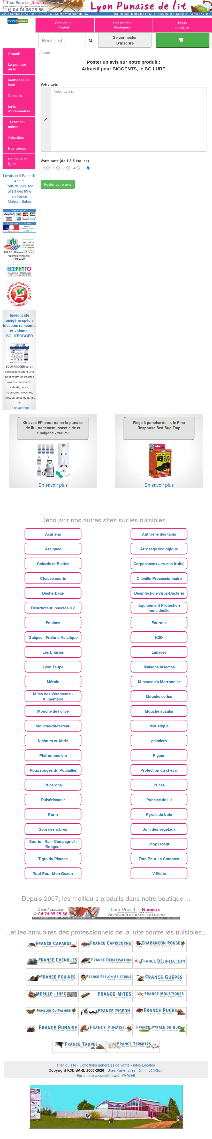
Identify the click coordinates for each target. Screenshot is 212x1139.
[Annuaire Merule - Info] (52, 996)
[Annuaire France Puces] (160, 1013)
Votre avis (49, 84)
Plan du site (66, 1065)
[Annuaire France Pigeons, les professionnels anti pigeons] (106, 1013)
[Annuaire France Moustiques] (160, 996)
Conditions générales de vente (105, 1065)
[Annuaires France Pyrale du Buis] (160, 1030)
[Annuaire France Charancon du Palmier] (160, 946)
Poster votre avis (57, 184)
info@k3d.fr (154, 1070)
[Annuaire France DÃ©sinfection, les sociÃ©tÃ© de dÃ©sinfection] (160, 963)
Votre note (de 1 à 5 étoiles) (65, 161)
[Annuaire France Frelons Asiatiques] (106, 979)
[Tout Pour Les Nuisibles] (106, 912)
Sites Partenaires (121, 1070)
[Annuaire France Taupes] (78, 1047)
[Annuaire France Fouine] (52, 979)
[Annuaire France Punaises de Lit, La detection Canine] (106, 1030)
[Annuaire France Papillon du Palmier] (52, 1013)
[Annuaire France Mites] (106, 996)
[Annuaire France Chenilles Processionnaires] (52, 963)
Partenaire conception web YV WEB (106, 1075)
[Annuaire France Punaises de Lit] (52, 1030)
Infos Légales (144, 1065)
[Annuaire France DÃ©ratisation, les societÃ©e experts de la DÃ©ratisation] (106, 963)
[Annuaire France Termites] (133, 1047)
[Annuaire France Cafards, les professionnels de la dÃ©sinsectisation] (52, 946)
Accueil (44, 53)
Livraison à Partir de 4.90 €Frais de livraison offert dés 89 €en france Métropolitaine (19, 188)
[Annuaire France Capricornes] (106, 946)
